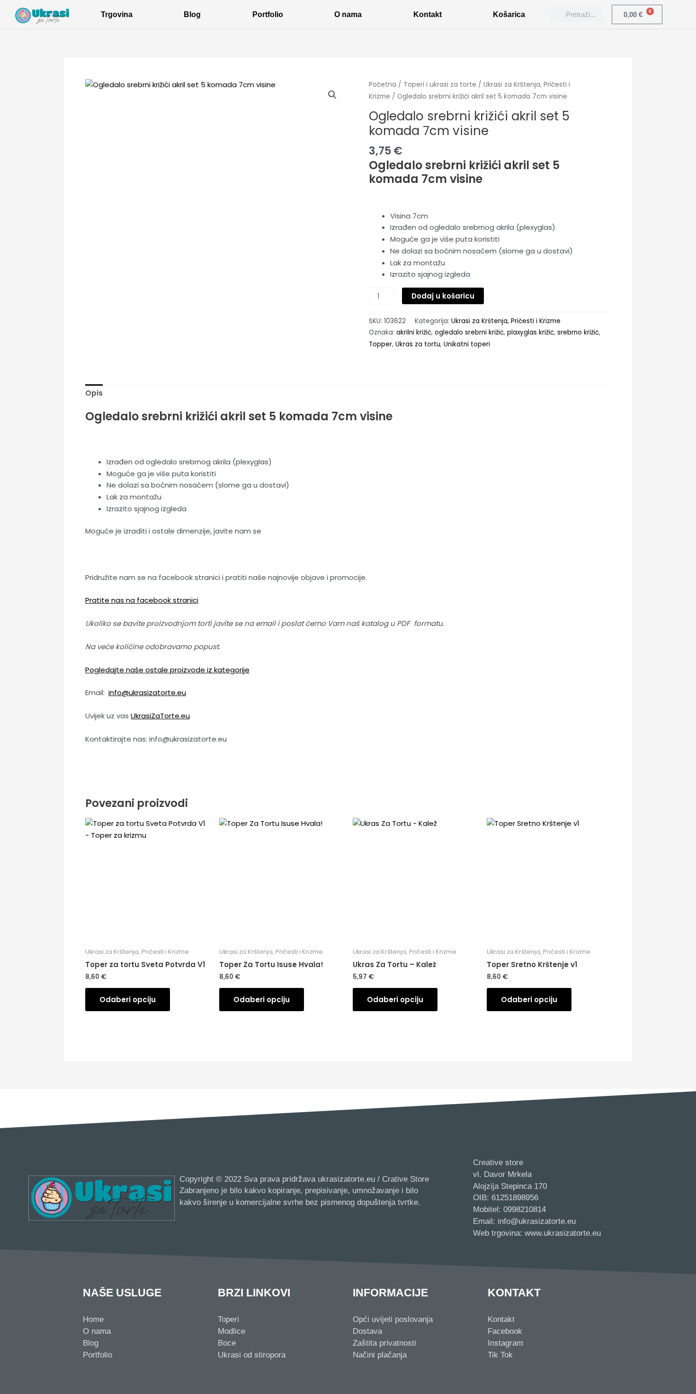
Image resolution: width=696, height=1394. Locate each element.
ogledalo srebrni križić (469, 332)
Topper (380, 344)
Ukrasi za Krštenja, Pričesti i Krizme (506, 321)
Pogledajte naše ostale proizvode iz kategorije (167, 670)
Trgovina (117, 14)
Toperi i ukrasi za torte (439, 84)
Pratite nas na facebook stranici (141, 600)
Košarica (509, 14)
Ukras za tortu (417, 344)
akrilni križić (413, 332)
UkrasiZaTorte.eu (160, 716)
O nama (348, 14)
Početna (382, 84)
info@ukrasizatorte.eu (147, 692)
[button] (332, 94)
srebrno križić (578, 332)
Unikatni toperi (467, 344)
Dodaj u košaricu (442, 296)
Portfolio (267, 14)
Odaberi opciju (127, 1000)
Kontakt (427, 14)
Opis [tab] (94, 393)
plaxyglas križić (530, 332)
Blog (192, 14)
